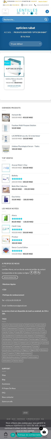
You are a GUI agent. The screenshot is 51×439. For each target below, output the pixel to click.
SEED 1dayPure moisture (24, 353)
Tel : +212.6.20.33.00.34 (11, 300)
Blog (3, 380)
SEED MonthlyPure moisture (11, 357)
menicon (43, 339)
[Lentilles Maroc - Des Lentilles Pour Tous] (27, 11)
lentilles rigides (34, 339)
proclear (35, 346)
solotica (24, 357)
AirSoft (27, 325)
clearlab (5, 332)
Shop (4, 375)
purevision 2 (17, 350)
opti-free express (7, 346)
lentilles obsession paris (21, 339)
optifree (17, 346)
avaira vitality (41, 325)
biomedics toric (31, 328)
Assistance (6, 384)
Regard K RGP (34, 350)
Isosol (44, 332)
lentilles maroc (7, 339)
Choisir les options (14, 86)
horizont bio (36, 332)
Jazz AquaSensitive (8, 335)
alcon (33, 325)
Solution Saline (17, 360)
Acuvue (5, 325)
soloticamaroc (7, 360)
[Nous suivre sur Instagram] (35, 272)
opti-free (45, 342)
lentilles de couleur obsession (24, 335)
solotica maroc (33, 357)
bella (4, 328)
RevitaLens (44, 350)
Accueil (7, 32)
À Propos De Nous (9, 388)
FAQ (3, 393)
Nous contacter (7, 397)
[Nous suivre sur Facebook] (31, 272)
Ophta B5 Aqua (35, 342)
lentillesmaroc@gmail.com (17, 306)
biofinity (21, 328)
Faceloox (27, 332)
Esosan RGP (19, 332)
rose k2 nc (11, 353)
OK (13, 435)
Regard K (25, 350)
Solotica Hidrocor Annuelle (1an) (14, 80)
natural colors (7, 342)
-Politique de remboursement (13, 295)
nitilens (15, 342)
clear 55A (41, 328)
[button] (5, 11)
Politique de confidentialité (29, 435)
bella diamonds (12, 328)
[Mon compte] (47, 11)
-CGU (4, 290)
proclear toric (7, 350)
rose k (4, 353)
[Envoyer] (46, 19)
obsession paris (24, 342)
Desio (11, 332)
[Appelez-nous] (39, 272)
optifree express (26, 346)
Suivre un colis (7, 401)
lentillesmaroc (40, 335)
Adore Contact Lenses (16, 325)
